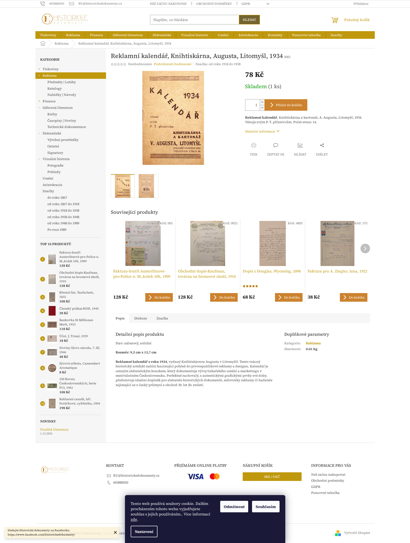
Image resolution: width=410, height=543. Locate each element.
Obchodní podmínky (214, 4)
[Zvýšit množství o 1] (262, 102)
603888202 (120, 482)
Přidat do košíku (289, 105)
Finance (49, 101)
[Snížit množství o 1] (262, 107)
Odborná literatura (58, 107)
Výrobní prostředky (63, 139)
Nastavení (144, 531)
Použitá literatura (54, 429)
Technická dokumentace (66, 126)
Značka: (218, 64)
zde (134, 519)
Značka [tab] (162, 318)
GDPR (246, 4)
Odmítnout (234, 506)
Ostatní (53, 146)
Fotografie (55, 165)
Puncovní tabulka (325, 492)
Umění (48, 178)
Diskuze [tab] (140, 318)
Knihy (52, 114)
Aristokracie (52, 184)
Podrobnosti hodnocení (172, 64)
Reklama (50, 75)
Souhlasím (266, 506)
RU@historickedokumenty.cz (136, 475)
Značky (48, 191)
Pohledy (54, 171)
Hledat (249, 19)
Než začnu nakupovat (168, 4)
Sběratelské (52, 133)
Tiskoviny (51, 69)
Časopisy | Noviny (61, 120)
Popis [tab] (120, 318)
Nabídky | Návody (61, 94)
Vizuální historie (56, 158)
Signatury (55, 152)
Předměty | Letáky (61, 82)
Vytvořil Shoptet (357, 533)
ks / (272, 476)
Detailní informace (260, 131)
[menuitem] (48, 35)
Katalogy (54, 88)
